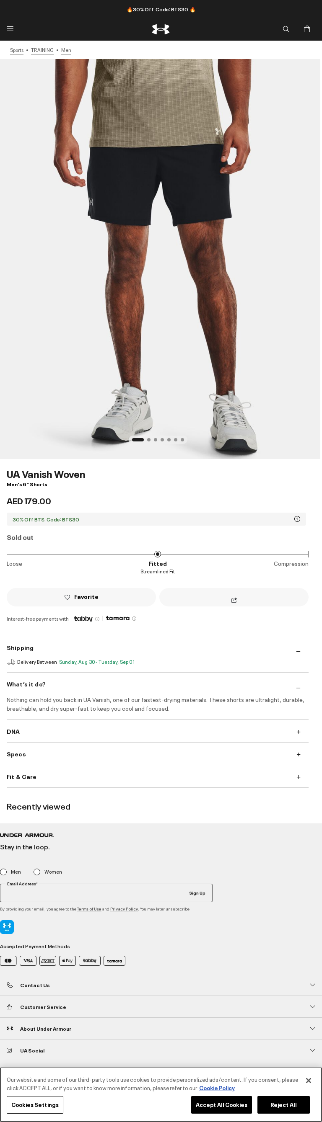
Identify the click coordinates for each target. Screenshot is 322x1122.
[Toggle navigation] (10, 29)
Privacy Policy (124, 908)
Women (53, 872)
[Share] (234, 600)
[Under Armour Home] (161, 29)
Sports (16, 49)
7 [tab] (185, 442)
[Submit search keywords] (286, 29)
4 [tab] (165, 442)
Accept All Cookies (221, 1104)
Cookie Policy (217, 1087)
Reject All (283, 1104)
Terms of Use (89, 908)
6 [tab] (178, 442)
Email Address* (22, 884)
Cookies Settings (35, 1104)
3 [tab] (158, 442)
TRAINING (42, 49)
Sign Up (197, 892)
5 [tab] (171, 442)
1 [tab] (136, 442)
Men (66, 49)
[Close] (308, 1080)
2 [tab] (151, 442)
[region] (161, 1094)
